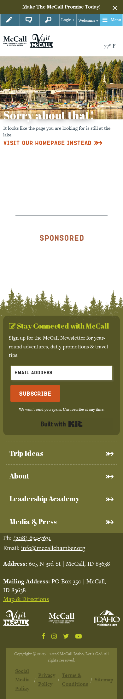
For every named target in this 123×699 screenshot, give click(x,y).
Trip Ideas (26, 453)
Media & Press (33, 521)
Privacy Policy (46, 679)
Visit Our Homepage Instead (47, 142)
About (19, 475)
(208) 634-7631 (32, 538)
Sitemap (104, 679)
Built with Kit (62, 424)
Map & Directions (26, 599)
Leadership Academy (44, 498)
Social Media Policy (22, 679)
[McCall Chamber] (15, 40)
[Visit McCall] (16, 618)
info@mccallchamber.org (53, 548)
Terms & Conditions (75, 679)
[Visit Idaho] (107, 618)
